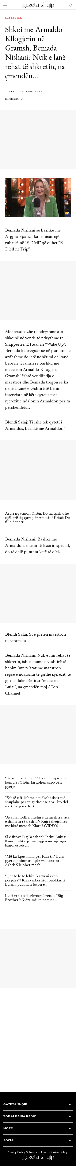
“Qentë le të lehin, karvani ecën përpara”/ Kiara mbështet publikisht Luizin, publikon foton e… (35, 880)
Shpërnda (12, 99)
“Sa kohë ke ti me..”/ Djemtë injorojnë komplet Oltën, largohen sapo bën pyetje (36, 783)
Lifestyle (13, 18)
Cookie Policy (58, 1152)
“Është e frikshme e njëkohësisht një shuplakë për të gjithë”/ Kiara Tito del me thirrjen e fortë (36, 802)
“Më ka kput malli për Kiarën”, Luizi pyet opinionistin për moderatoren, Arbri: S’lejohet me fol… (35, 861)
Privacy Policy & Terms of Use (26, 1152)
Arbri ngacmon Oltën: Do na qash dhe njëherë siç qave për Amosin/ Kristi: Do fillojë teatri (37, 518)
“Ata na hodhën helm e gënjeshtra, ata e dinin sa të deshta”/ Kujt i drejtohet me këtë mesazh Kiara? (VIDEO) (37, 822)
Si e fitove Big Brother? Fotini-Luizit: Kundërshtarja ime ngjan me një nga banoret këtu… (35, 841)
